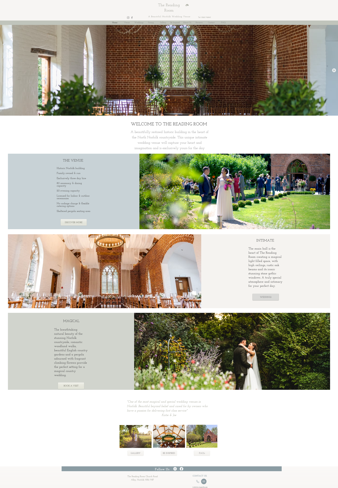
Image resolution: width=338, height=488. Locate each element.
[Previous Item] (4, 70)
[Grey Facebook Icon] (132, 17)
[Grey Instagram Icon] (128, 17)
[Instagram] (175, 469)
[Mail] (204, 481)
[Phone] (197, 481)
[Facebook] (181, 469)
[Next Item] (334, 70)
